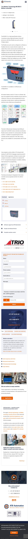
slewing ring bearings (13, 412)
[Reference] (14, 383)
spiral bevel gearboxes (15, 416)
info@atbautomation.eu (14, 496)
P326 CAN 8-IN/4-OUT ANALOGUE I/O (11, 189)
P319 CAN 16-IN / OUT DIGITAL (10, 186)
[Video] (14, 477)
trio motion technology (17, 334)
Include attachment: (8, 296)
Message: (5, 281)
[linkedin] (13, 500)
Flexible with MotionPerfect (10, 228)
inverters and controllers (20, 331)
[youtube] (15, 500)
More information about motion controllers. (12, 351)
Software (6, 206)
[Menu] (25, 2)
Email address (6, 275)
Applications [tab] (11, 197)
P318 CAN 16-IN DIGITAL (8, 184)
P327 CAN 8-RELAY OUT (8, 192)
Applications (8, 398)
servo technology (9, 331)
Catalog (6, 200)
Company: (5, 264)
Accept (14, 532)
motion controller (6, 334)
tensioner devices (13, 414)
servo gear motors (16, 427)
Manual (6, 203)
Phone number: (7, 270)
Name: (4, 258)
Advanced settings (14, 535)
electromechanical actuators (14, 418)
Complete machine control (10, 232)
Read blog (21, 460)
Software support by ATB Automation (12, 224)
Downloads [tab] (4, 197)
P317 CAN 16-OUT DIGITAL (9, 181)
